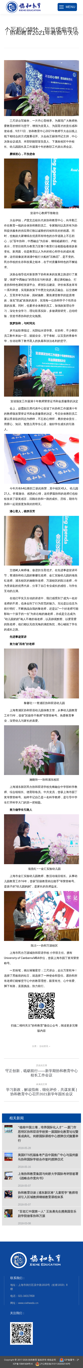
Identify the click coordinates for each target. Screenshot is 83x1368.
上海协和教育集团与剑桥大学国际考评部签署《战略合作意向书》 (48, 1176)
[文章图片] (11, 1130)
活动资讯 (43, 1046)
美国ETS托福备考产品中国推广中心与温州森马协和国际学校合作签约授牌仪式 (48, 1157)
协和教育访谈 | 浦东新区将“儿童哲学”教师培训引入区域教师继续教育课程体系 (48, 1195)
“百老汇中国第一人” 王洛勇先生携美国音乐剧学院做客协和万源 (47, 1213)
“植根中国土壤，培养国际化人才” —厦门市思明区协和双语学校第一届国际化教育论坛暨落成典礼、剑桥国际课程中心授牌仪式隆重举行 (48, 1134)
